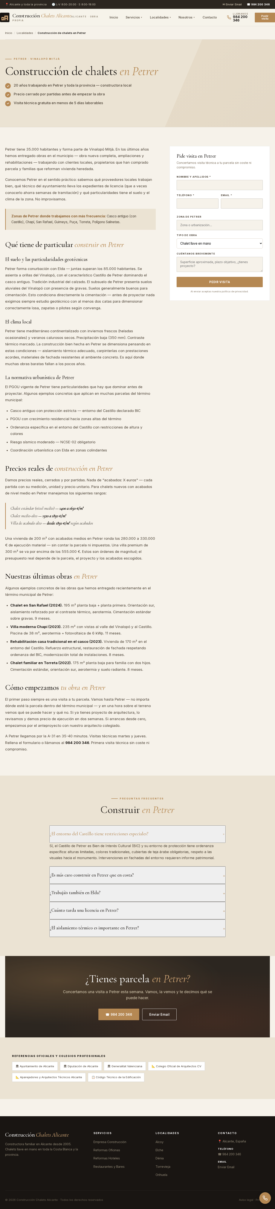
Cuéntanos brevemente (196, 253)
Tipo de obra (187, 235)
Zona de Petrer (189, 216)
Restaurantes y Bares (109, 1166)
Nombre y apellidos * (194, 176)
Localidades (159, 17)
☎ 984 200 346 (118, 1014)
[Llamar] (265, 1198)
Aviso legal (246, 1199)
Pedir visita (264, 17)
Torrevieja (163, 1166)
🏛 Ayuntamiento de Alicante (35, 1066)
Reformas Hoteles (106, 1158)
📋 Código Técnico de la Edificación (116, 1077)
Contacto (210, 17)
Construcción (37, 1134)
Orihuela (161, 1175)
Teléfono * (185, 195)
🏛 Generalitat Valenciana (124, 1066)
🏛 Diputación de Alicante (81, 1066)
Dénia (160, 1158)
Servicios (133, 17)
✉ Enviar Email (232, 4)
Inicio (114, 17)
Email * (226, 195)
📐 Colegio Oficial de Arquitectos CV (176, 1066)
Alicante (14, 4)
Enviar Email (159, 1014)
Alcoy (159, 1142)
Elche (159, 1150)
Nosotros (185, 17)
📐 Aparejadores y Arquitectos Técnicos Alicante (49, 1077)
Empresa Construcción (109, 1142)
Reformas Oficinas (106, 1150)
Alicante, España (234, 1141)
